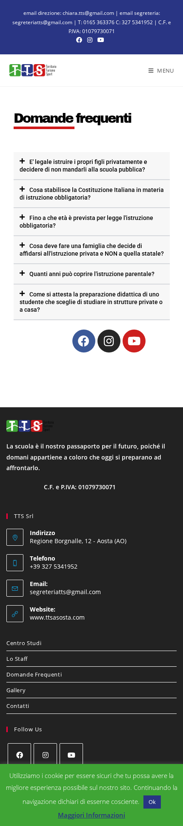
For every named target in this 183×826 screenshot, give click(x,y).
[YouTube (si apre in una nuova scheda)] (101, 40)
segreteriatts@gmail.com (65, 592)
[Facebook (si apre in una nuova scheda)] (80, 40)
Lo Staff (17, 658)
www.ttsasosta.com (57, 617)
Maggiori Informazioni (91, 815)
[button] (92, 166)
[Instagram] (108, 341)
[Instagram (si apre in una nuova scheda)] (90, 40)
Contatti (17, 706)
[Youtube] (134, 341)
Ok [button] (152, 802)
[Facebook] (83, 341)
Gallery (16, 690)
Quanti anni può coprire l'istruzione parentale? (91, 274)
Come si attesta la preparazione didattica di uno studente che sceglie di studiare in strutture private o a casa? (91, 302)
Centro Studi (23, 643)
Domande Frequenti (34, 674)
